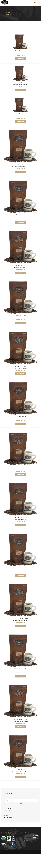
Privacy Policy (25, 836)
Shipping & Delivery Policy (36, 837)
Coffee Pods (6, 813)
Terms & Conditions (25, 839)
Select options (21, 58)
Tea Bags (6, 815)
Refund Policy (36, 835)
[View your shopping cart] (35, 2)
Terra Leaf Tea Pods (8, 817)
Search (20, 803)
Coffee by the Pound (8, 810)
